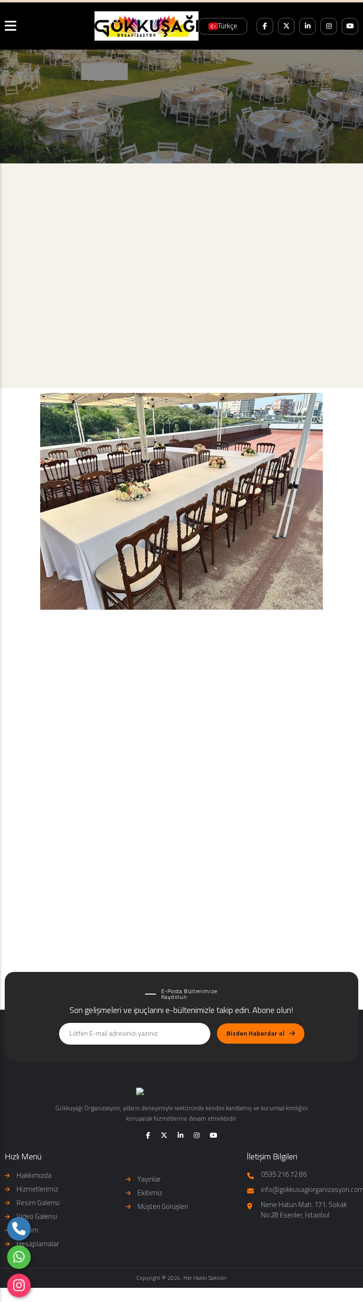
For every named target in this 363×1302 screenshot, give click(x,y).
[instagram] (19, 1285)
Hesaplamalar (38, 1243)
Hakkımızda (34, 1175)
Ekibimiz (150, 1192)
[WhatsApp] (19, 1257)
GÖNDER (175, 851)
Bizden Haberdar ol (255, 1033)
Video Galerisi (37, 1216)
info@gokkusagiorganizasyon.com (302, 362)
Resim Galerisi (38, 1202)
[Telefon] (19, 1229)
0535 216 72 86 (181, 362)
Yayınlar (149, 1179)
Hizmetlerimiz (37, 1188)
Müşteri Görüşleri (163, 1206)
